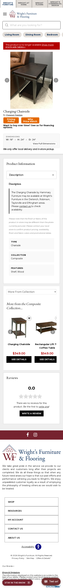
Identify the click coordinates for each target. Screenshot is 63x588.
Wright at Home (23, 4)
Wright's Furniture (7, 4)
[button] (4, 14)
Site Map (30, 558)
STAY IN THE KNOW (17, 582)
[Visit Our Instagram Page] (35, 434)
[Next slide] (52, 332)
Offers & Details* (43, 558)
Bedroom (52, 34)
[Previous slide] (10, 332)
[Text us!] (51, 582)
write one (44, 406)
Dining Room (33, 34)
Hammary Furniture (14, 115)
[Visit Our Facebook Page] (28, 434)
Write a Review (31, 413)
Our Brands (8, 566)
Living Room (12, 34)
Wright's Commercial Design (55, 3)
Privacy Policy (18, 558)
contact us (25, 206)
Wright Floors (39, 4)
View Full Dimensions (44, 143)
